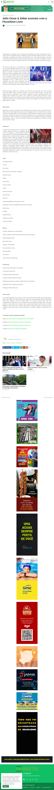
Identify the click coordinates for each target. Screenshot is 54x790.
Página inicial (5, 15)
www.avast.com (18, 339)
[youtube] (24, 779)
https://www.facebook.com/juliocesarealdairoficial (19, 325)
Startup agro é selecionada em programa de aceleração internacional (13, 387)
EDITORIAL (32, 787)
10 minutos (11, 15)
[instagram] (27, 779)
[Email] (27, 347)
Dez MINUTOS (19, 342)
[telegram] (30, 779)
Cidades (13, 342)
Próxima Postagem (48, 397)
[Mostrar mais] (30, 347)
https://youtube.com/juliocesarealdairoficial (17, 328)
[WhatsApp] (21, 347)
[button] (1, 2)
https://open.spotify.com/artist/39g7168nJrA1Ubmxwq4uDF (20, 318)
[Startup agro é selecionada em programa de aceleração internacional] (14, 379)
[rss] (36, 779)
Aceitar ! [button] (6, 786)
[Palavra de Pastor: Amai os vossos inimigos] (40, 361)
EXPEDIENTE (25, 787)
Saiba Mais (12, 784)
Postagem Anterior (6, 397)
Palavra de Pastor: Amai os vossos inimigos (37, 368)
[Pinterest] (24, 347)
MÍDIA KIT (38, 787)
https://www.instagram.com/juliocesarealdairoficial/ (19, 322)
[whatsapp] (33, 779)
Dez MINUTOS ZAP (46, 787)
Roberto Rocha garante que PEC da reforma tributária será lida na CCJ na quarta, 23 (13, 369)
